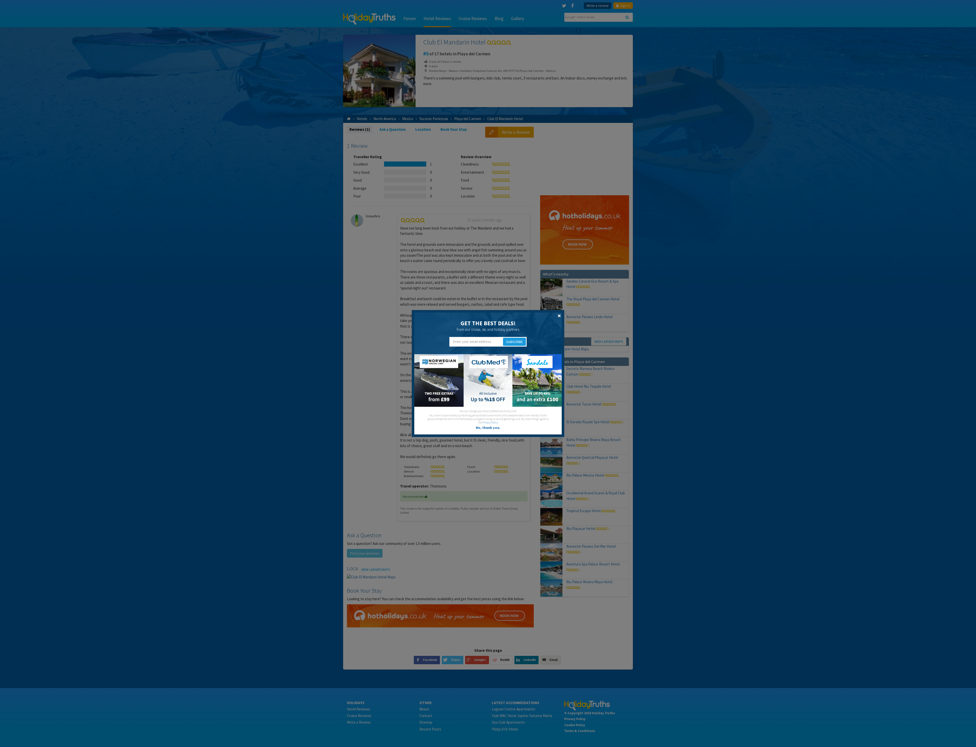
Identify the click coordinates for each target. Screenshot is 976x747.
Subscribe (514, 341)
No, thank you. (488, 427)
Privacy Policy (490, 422)
